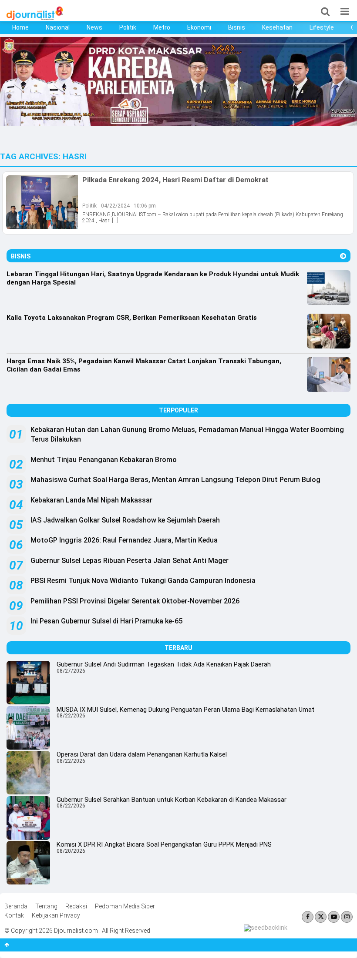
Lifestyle (322, 27)
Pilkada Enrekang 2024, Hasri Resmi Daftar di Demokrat (175, 179)
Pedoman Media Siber (125, 906)
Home (20, 27)
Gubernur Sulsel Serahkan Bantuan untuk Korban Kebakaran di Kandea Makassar (171, 800)
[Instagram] (347, 917)
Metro (161, 27)
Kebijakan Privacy (56, 915)
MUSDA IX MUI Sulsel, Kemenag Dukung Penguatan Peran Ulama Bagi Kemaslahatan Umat (185, 709)
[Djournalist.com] (35, 17)
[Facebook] (307, 917)
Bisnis (236, 27)
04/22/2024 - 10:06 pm (128, 206)
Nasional (58, 27)
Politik (127, 27)
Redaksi (76, 906)
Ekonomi (199, 27)
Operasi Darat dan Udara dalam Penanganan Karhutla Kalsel (142, 754)
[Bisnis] (343, 256)
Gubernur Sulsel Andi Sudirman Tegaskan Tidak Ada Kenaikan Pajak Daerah (164, 664)
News (94, 27)
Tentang (46, 906)
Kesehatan (277, 27)
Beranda (15, 906)
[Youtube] (334, 917)
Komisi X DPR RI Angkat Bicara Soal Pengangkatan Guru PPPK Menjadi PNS (164, 844)
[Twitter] (321, 917)
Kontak (14, 915)
